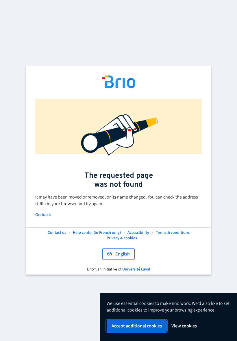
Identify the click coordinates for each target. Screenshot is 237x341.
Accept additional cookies (137, 326)
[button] (173, 233)
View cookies (184, 326)
